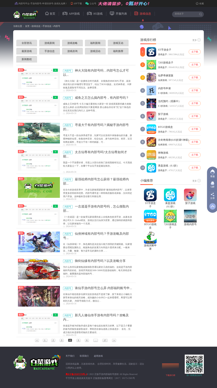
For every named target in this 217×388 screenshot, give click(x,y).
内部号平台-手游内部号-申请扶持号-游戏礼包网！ (43, 3)
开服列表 (121, 13)
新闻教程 (27, 59)
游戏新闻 (49, 43)
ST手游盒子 (164, 49)
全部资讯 (27, 43)
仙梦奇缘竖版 (165, 75)
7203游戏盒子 (165, 62)
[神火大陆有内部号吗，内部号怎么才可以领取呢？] (39, 78)
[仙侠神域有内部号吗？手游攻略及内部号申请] (39, 242)
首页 (52, 13)
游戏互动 (118, 43)
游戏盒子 (162, 54)
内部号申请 (164, 88)
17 (105, 340)
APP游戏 (74, 13)
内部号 (57, 26)
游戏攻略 (72, 43)
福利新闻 (95, 43)
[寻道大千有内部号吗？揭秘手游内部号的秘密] (39, 133)
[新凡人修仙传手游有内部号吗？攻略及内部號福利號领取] (39, 323)
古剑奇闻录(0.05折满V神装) (173, 140)
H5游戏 (98, 13)
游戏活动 (95, 51)
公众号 (93, 3)
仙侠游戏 (162, 80)
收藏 (201, 3)
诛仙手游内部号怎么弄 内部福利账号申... (103, 288)
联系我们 (84, 356)
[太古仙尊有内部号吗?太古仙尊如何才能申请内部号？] (39, 160)
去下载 (194, 52)
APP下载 (77, 3)
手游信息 (47, 26)
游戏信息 (145, 13)
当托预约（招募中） (169, 101)
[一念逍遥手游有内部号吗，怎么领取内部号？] (39, 214)
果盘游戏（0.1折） (168, 165)
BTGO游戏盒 (165, 127)
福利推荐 (118, 51)
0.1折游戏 (163, 93)
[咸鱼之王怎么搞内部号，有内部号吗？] (39, 106)
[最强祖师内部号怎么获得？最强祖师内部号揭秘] (39, 187)
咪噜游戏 (163, 152)
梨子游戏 (163, 114)
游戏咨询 (72, 51)
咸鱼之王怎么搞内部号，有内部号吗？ (102, 97)
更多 (194, 40)
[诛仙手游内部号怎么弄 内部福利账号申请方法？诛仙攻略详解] (39, 296)
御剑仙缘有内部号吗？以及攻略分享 (100, 261)
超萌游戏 (98, 356)
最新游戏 (27, 51)
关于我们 (70, 356)
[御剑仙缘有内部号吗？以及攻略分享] (39, 269)
